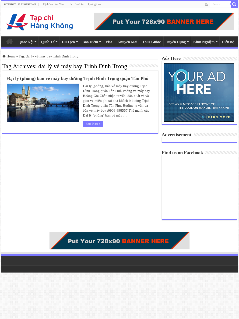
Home (10, 41)
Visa (108, 42)
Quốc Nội (25, 42)
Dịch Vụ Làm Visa (53, 4)
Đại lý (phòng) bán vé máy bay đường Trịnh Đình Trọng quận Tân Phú (77, 78)
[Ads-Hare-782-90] (164, 21)
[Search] (234, 4)
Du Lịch (68, 42)
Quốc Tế (47, 42)
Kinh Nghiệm (203, 42)
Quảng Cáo (94, 4)
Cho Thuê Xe (76, 4)
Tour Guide (151, 42)
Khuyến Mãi (127, 42)
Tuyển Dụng (176, 42)
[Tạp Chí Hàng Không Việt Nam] (40, 21)
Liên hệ (228, 42)
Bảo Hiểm (90, 42)
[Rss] (206, 4)
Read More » (93, 123)
